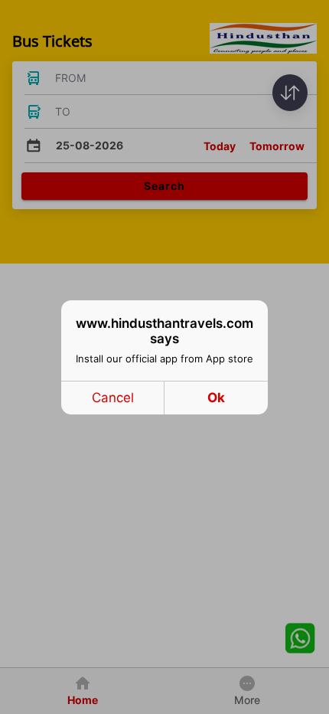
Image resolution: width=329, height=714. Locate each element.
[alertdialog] (164, 357)
